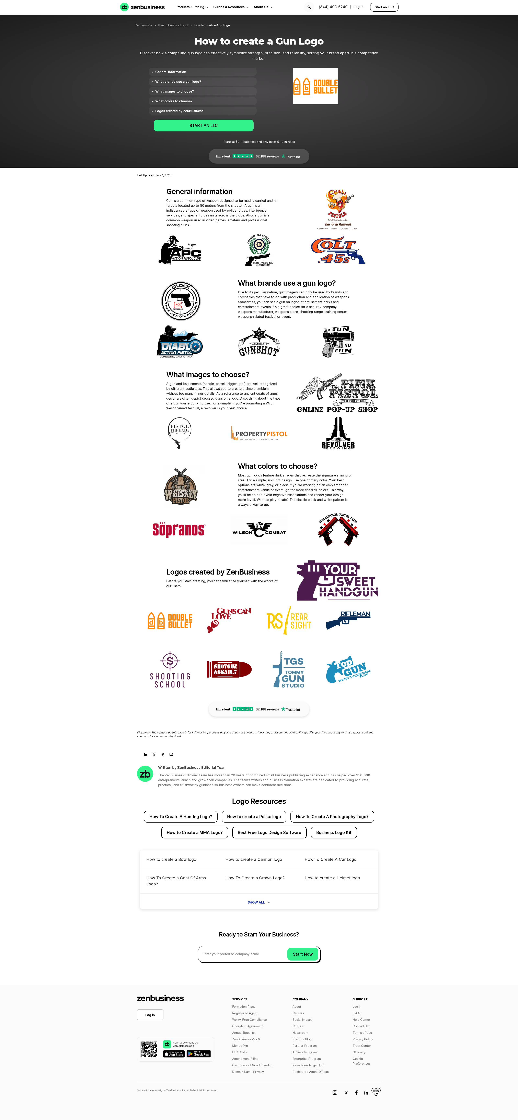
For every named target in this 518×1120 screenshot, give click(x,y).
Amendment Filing (245, 1058)
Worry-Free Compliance (249, 1019)
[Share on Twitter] (156, 755)
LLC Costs (239, 1052)
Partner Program (304, 1045)
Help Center (361, 1019)
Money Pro (240, 1045)
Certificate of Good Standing (252, 1065)
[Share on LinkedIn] (147, 755)
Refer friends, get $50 (308, 1065)
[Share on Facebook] (164, 755)
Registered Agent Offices (310, 1071)
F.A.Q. (357, 1013)
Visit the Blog (302, 1039)
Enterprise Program (306, 1058)
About (296, 1006)
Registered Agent (244, 1013)
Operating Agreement (247, 1026)
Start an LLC (384, 7)
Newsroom (300, 1032)
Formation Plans (243, 1006)
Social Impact (302, 1019)
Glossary (359, 1052)
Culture (297, 1026)
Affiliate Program (304, 1052)
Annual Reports (243, 1032)
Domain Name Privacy (248, 1071)
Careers (298, 1013)
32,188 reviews (267, 156)
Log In (358, 7)
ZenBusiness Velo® (246, 1039)
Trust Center (362, 1045)
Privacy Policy (363, 1039)
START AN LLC (203, 125)
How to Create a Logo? (173, 25)
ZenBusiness (143, 25)
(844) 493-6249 (333, 7)
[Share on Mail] (173, 755)
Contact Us (361, 1026)
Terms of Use (362, 1032)
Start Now (303, 954)
